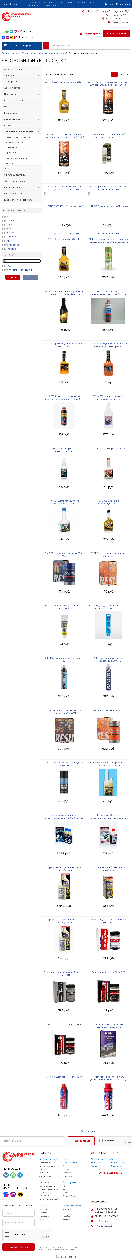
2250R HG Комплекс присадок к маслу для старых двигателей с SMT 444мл (64, 137)
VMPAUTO (10, 236)
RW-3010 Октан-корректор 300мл (108, 448)
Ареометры (45, 1176)
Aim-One (9, 220)
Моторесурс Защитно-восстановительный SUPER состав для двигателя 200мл (64, 818)
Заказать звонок (116, 33)
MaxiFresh (67, 1209)
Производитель (15, 210)
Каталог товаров (20, 45)
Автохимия (10, 75)
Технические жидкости (18, 131)
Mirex (65, 1192)
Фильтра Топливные (15, 193)
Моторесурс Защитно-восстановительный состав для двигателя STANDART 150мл (108, 818)
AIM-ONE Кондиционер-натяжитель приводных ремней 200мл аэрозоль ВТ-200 (108, 242)
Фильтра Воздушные (15, 175)
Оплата (70, 2)
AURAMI (67, 1219)
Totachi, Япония (71, 1196)
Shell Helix (44, 1212)
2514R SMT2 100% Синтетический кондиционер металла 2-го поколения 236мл (64, 189)
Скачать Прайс (49, 5)
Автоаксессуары (13, 69)
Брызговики (45, 1162)
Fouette (66, 1216)
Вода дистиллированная (18, 137)
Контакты (33, 5)
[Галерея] (121, 74)
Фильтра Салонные (14, 187)
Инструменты (11, 94)
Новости (48, 2)
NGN (41, 1219)
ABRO (8, 216)
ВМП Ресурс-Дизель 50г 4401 (108, 710)
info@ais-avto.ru (121, 22)
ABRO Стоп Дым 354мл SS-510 (64, 239)
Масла (7, 106)
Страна (9, 254)
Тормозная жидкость (16, 158)
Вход (110, 4)
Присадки (11, 147)
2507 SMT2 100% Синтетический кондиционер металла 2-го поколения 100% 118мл (108, 137)
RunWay (9, 232)
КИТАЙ (9, 266)
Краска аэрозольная (70, 1161)
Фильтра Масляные (15, 181)
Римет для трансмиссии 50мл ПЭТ (64, 1024)
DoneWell (67, 1172)
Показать (13, 277)
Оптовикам (34, 2)
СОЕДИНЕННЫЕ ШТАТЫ (18, 270)
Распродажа (11, 113)
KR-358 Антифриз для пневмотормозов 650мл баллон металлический (108, 294)
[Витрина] (114, 74)
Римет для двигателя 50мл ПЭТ (108, 972)
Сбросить (30, 277)
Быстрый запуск (47, 1186)
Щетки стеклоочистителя (18, 199)
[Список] (127, 74)
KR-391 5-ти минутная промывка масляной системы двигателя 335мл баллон (64, 399)
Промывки (11, 152)
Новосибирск (9, 4)
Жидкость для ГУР (15, 142)
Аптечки (43, 1172)
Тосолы (8, 168)
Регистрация (123, 4)
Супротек (10, 248)
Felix (65, 1189)
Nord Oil (43, 1209)
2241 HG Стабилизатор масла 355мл (64, 82)
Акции (60, 2)
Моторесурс (12, 244)
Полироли (44, 1196)
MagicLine (67, 1176)
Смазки (8, 125)
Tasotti (66, 1212)
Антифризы (10, 81)
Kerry (8, 228)
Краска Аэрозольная (15, 100)
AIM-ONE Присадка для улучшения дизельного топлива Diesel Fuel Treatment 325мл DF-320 (64, 294)
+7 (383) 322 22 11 (120, 15)
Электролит (12, 163)
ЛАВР (8, 240)
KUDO (66, 1169)
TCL (64, 1186)
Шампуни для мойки (49, 1199)
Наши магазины (86, 2)
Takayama (44, 1216)
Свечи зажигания (13, 119)
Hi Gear (9, 224)
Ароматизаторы (13, 88)
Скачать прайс (91, 33)
